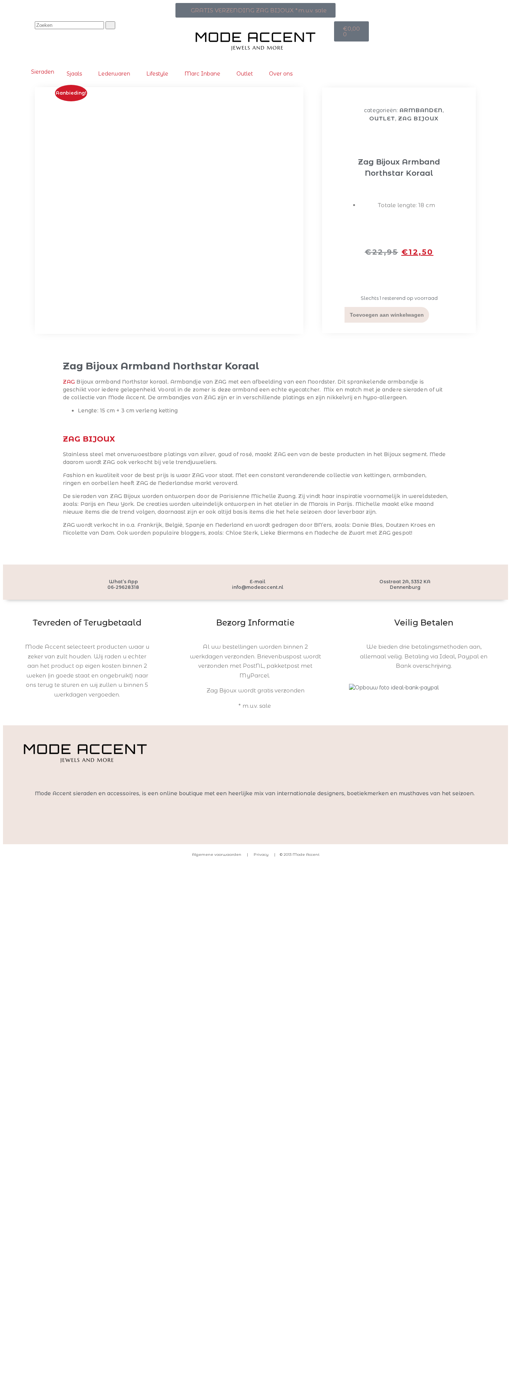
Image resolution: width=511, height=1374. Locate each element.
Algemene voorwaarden (216, 854)
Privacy (261, 854)
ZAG (69, 381)
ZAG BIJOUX (89, 438)
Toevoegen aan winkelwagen (387, 315)
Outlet (382, 118)
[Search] (110, 25)
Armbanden (421, 110)
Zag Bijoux (418, 118)
